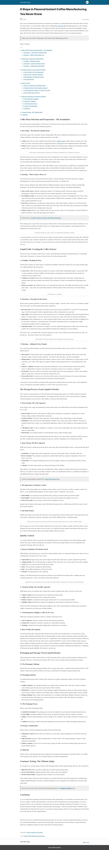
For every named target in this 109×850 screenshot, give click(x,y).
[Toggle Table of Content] (21, 48)
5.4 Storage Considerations (30, 106)
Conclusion (24, 114)
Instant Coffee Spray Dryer (52, 479)
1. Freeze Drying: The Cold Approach (33, 72)
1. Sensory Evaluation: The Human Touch (34, 85)
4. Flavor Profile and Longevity (31, 93)
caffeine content (61, 141)
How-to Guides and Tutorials (35, 832)
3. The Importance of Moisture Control (33, 77)
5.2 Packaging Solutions (29, 101)
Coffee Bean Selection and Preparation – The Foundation (36, 50)
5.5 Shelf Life (26, 108)
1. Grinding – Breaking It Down (31, 61)
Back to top (86, 842)
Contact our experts (66, 788)
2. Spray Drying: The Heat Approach (33, 74)
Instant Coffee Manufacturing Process (34, 836)
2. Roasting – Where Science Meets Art (33, 55)
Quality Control (25, 83)
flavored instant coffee (60, 26)
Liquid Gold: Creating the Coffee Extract (32, 59)
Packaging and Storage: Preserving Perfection (33, 96)
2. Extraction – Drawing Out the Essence (34, 63)
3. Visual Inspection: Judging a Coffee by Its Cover (36, 90)
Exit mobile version (54, 847)
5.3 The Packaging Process (30, 103)
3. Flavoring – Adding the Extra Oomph (33, 66)
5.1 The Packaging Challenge (31, 99)
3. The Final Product (28, 79)
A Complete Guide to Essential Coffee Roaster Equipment (45, 218)
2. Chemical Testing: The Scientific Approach (35, 88)
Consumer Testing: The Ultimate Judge (31, 112)
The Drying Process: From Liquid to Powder (33, 70)
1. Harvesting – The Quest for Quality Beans (35, 52)
